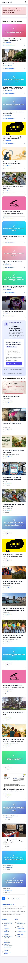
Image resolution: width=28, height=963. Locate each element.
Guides (4, 919)
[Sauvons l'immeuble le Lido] (14, 59)
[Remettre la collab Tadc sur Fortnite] (14, 307)
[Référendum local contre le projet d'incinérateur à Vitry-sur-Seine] (14, 133)
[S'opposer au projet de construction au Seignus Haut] (14, 183)
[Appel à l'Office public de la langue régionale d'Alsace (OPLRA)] (14, 35)
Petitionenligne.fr (6, 2)
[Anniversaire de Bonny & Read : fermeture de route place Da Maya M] (14, 208)
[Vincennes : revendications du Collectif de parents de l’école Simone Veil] (14, 282)
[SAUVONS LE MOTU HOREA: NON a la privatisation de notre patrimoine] (14, 83)
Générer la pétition (14, 363)
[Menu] (25, 2)
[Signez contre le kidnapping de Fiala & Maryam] (14, 232)
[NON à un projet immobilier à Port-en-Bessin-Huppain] (14, 108)
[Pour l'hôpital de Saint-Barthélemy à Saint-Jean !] (14, 257)
